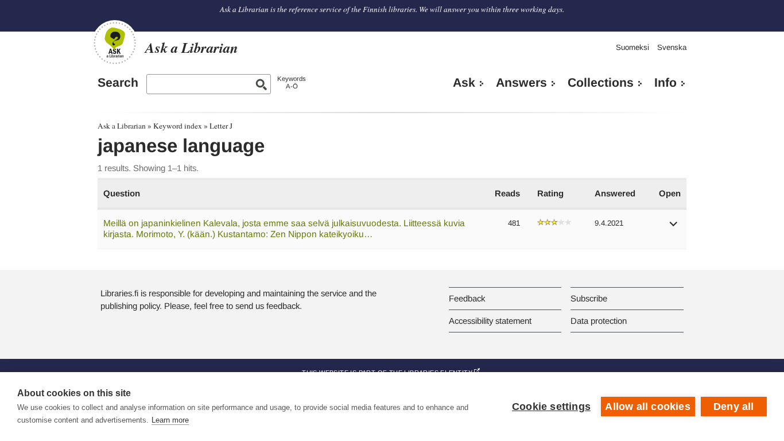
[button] (674, 227)
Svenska (671, 47)
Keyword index (177, 126)
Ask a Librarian (122, 126)
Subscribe (588, 298)
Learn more (170, 420)
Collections (601, 83)
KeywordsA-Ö (291, 82)
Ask (464, 83)
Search (118, 83)
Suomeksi (632, 47)
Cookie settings (551, 406)
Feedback (467, 298)
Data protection (598, 321)
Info (665, 83)
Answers (521, 83)
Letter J (220, 126)
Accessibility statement (490, 321)
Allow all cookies (647, 406)
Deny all (733, 406)
